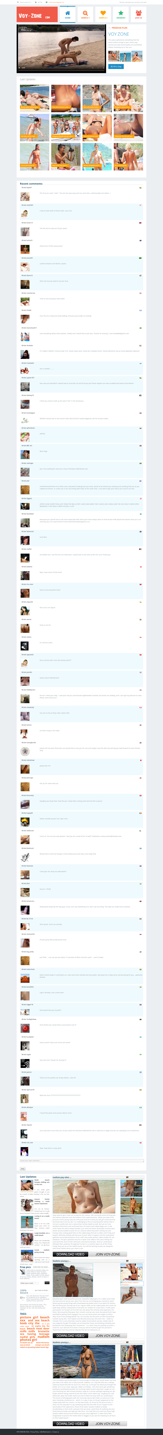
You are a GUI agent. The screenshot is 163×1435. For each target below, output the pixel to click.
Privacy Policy (34, 1432)
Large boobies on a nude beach (41, 1234)
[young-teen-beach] (131, 1188)
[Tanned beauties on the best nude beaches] (108, 1254)
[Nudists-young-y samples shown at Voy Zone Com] (137, 56)
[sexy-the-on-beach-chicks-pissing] (131, 1353)
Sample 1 (85, 18)
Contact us (55, 1432)
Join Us (138, 18)
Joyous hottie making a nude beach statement (41, 1201)
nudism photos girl (34, 1338)
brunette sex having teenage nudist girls (34, 1334)
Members (121, 18)
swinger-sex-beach (42, 1345)
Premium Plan (119, 27)
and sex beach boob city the (34, 1321)
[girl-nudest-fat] (131, 1224)
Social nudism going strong (41, 1251)
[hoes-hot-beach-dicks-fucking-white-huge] (131, 1206)
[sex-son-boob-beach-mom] (131, 1389)
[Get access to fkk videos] (70, 1254)
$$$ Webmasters (45, 1432)
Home (67, 18)
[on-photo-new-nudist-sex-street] (132, 1284)
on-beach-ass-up (28, 1343)
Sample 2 (103, 18)
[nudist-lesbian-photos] (131, 1295)
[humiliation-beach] (131, 1371)
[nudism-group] (131, 1272)
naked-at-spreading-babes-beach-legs (34, 1347)
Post (22, 1169)
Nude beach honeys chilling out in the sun (41, 1182)
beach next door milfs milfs (34, 1330)
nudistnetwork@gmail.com (56, 2)
